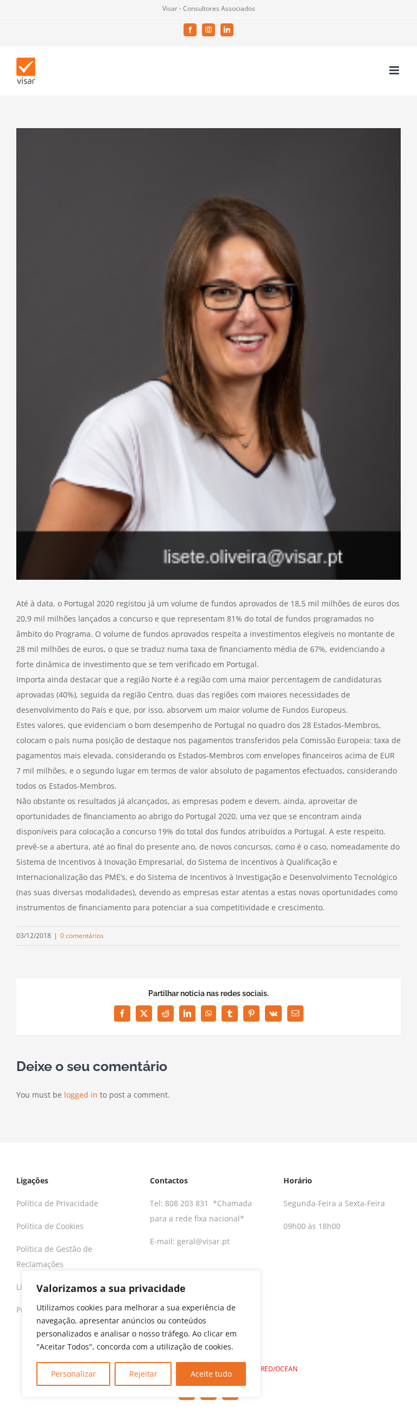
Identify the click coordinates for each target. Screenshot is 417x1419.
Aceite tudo (211, 1374)
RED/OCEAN (279, 1368)
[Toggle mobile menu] (395, 70)
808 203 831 (188, 1203)
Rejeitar (143, 1374)
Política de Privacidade (57, 1203)
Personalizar (73, 1374)
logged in (81, 1094)
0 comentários (82, 935)
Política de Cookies (50, 1226)
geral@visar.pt (203, 1241)
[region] (141, 1333)
